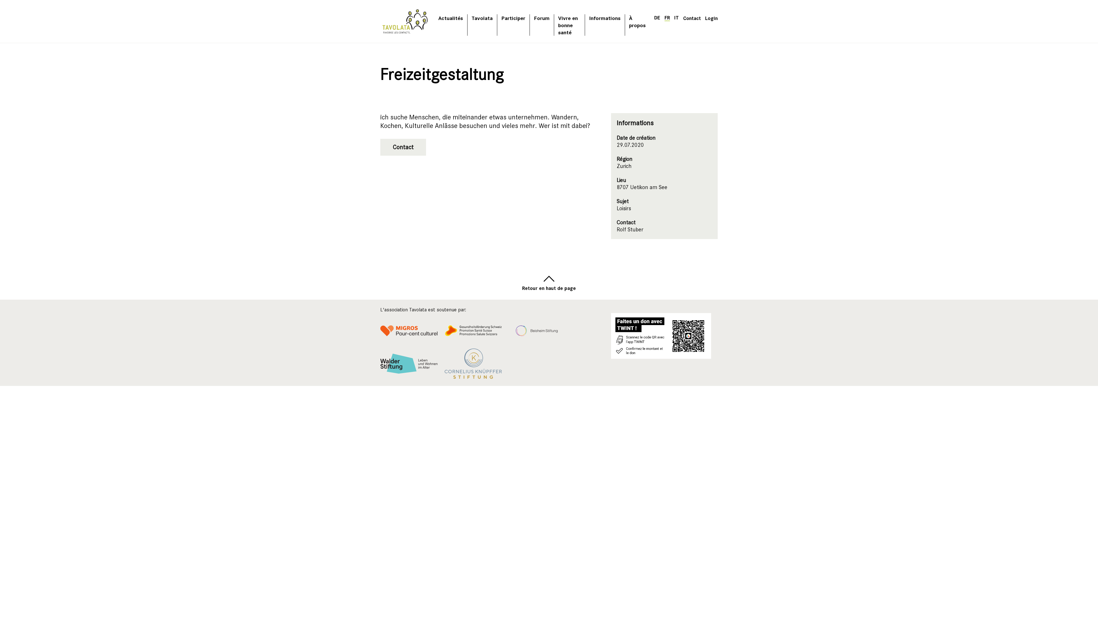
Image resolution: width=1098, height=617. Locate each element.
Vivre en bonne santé (568, 25)
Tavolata (482, 18)
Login (711, 17)
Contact (692, 17)
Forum (542, 18)
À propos (637, 21)
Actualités (450, 18)
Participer (513, 18)
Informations (604, 18)
